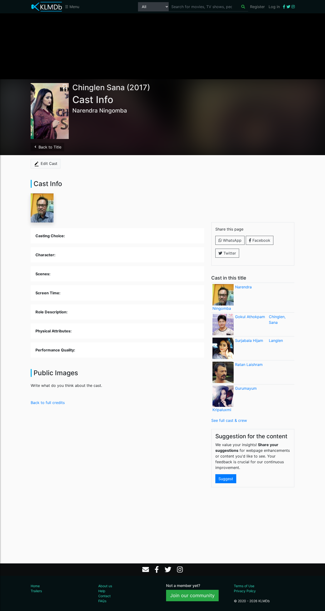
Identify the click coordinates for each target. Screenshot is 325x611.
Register (257, 6)
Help (101, 591)
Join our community (192, 595)
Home (35, 586)
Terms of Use (244, 586)
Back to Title (49, 147)
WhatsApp (231, 240)
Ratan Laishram (249, 364)
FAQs (102, 601)
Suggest (225, 478)
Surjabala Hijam (249, 340)
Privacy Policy (245, 591)
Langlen (276, 340)
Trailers (36, 591)
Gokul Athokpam (250, 316)
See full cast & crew (229, 420)
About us (105, 586)
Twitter (229, 253)
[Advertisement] (162, 46)
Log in (274, 6)
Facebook (260, 240)
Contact (104, 596)
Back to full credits (48, 402)
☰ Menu (72, 6)
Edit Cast (48, 163)
